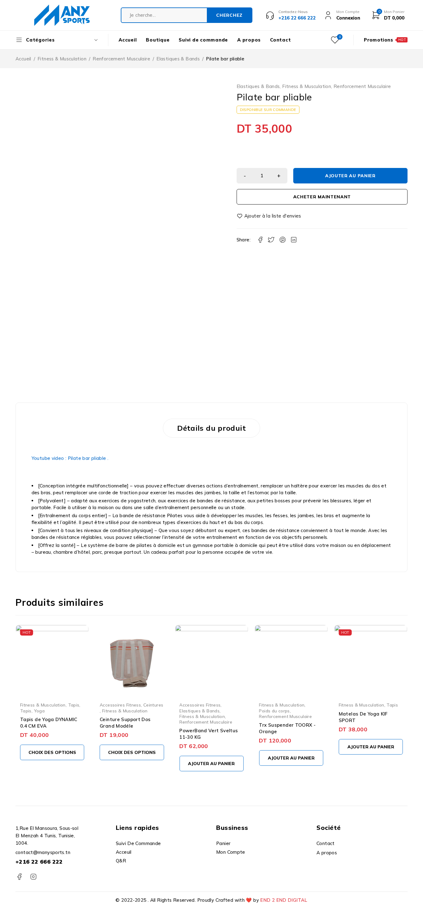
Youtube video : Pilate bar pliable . (71, 458)
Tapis (74, 704)
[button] (211, 763)
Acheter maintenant (322, 197)
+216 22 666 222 (39, 861)
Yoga (39, 710)
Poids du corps (274, 710)
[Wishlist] (269, 216)
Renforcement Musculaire (121, 59)
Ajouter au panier (350, 175)
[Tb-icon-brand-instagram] (33, 877)
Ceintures (153, 704)
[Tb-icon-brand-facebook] (19, 877)
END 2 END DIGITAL (283, 900)
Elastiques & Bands (178, 59)
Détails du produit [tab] (211, 428)
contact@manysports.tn (42, 852)
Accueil (23, 59)
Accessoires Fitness (120, 704)
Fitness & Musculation (61, 59)
